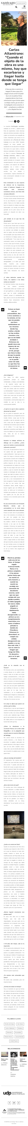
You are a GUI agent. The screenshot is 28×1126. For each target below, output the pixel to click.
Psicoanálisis (18, 1032)
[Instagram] (18, 1102)
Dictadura (20, 1028)
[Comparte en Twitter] (18, 121)
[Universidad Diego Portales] (14, 1093)
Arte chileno (20, 1024)
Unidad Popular (14, 1041)
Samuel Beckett (19, 1037)
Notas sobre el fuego (4, 1059)
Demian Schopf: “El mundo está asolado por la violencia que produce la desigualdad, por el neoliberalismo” (14, 1064)
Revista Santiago (8, 3)
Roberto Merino (8, 1037)
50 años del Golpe (9, 1024)
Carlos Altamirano (10, 1028)
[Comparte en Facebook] (15, 121)
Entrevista (9, 1032)
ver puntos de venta (21, 3)
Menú (24, 8)
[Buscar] (16, 7)
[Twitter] (14, 1102)
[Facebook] (9, 1102)
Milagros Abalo (9, 116)
